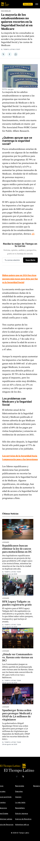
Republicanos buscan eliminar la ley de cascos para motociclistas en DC (17, 549)
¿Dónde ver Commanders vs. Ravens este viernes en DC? (17, 657)
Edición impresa (21, 813)
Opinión (18, 797)
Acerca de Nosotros (23, 819)
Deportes (19, 791)
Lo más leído (20, 802)
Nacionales (6, 11)
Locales (5, 542)
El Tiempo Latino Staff (10, 49)
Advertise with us (22, 824)
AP (33, 233)
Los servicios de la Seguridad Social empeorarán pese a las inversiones (20, 457)
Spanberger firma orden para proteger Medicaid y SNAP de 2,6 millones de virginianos (17, 714)
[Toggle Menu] (36, 4)
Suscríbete (28, 4)
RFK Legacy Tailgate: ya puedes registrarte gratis (17, 603)
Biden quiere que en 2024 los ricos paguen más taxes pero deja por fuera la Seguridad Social (20, 279)
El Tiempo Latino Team (11, 572)
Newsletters (20, 808)
